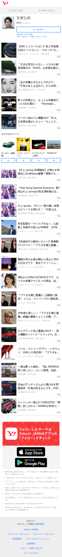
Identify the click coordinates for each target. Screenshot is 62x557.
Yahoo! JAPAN (31, 529)
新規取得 (39, 524)
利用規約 (17, 539)
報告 (59, 56)
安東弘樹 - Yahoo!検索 (25, 34)
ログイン (31, 521)
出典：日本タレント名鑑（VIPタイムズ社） (32, 36)
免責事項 (31, 543)
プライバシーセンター (44, 534)
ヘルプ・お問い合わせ (31, 548)
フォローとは (15, 10)
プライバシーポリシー (18, 534)
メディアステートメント (37, 539)
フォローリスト (46, 10)
